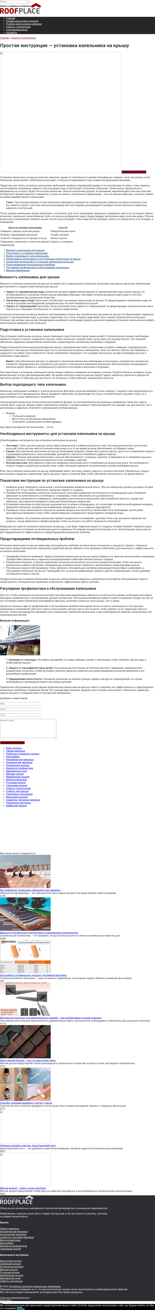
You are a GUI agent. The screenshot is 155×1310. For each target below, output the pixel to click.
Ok (19, 1308)
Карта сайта (5, 1300)
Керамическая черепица (20, 759)
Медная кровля (15, 774)
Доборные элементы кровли (22, 753)
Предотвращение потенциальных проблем (30, 264)
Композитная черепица (19, 762)
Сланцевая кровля (16, 785)
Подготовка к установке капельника (27, 253)
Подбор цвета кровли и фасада (24, 24)
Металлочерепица (16, 779)
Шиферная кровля (16, 805)
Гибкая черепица (15, 751)
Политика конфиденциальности (15, 1298)
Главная (10, 18)
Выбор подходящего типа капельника (27, 256)
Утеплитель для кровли (19, 794)
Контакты (11, 32)
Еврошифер (13, 756)
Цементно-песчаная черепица (23, 799)
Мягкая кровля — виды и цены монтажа (23, 1188)
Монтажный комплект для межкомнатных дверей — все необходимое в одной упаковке (51, 1017)
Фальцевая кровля (17, 797)
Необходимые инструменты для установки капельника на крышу (43, 259)
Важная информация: (18, 270)
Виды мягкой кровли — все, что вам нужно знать (28, 1060)
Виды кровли (13, 748)
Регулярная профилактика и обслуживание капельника (37, 267)
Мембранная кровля (17, 776)
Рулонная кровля (16, 782)
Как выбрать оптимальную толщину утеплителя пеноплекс (33, 975)
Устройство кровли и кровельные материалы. (35, 1286)
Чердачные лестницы (18, 802)
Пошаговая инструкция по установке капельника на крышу (40, 261)
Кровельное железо (17, 765)
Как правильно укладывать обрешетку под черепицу (30, 890)
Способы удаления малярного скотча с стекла (26, 1103)
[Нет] (23, 1309)
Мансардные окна (16, 771)
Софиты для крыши (17, 791)
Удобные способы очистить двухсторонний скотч (28, 1145)
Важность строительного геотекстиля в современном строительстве (39, 932)
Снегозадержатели (17, 29)
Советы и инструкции (18, 26)
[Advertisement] (77, 831)
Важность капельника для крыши (25, 250)
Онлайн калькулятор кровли (22, 21)
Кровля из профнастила (19, 768)
